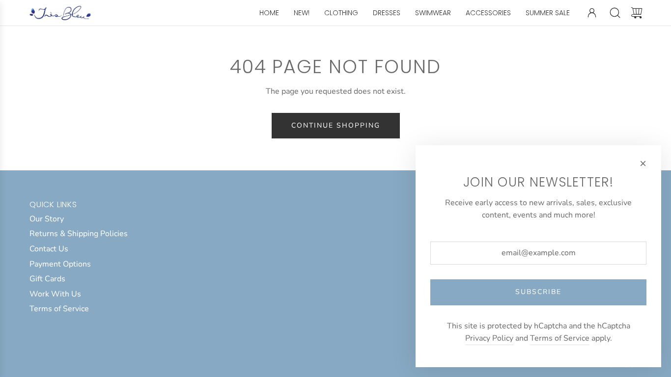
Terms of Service (559, 338)
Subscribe (538, 291)
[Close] (643, 163)
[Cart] (636, 13)
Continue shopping (335, 125)
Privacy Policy (489, 338)
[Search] (615, 13)
